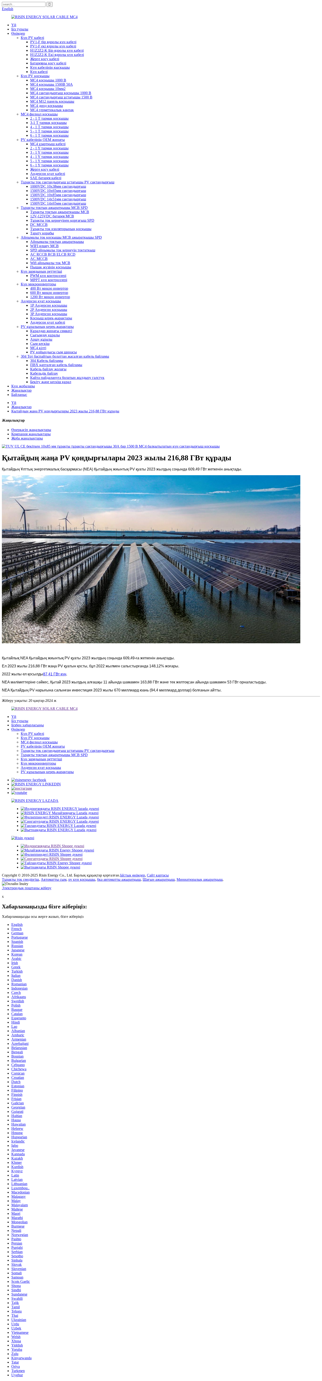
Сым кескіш (40, 344)
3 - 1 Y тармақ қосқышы (49, 152)
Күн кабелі (39, 72)
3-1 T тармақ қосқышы (48, 123)
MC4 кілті (38, 348)
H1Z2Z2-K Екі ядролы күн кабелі (57, 55)
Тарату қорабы (42, 233)
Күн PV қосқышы (35, 76)
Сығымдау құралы (45, 335)
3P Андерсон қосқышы (48, 314)
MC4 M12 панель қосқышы (52, 101)
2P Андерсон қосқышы (48, 310)
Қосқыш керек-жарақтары (51, 318)
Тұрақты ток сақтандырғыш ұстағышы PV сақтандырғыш (67, 182)
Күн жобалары (23, 386)
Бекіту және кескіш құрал (50, 382)
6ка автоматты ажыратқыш (119, 879)
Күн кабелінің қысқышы (50, 67)
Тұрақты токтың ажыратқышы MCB (59, 212)
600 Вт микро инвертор (49, 293)
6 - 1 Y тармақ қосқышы (49, 165)
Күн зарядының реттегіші (41, 271)
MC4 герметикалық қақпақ (52, 110)
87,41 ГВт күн (54, 674)
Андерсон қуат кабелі (47, 174)
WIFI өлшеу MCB (44, 246)
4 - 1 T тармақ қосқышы (49, 127)
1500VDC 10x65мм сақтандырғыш (58, 191)
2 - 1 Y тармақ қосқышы (49, 148)
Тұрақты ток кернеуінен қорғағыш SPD (62, 220)
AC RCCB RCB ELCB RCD (52, 254)
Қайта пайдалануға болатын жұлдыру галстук (67, 378)
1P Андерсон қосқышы (48, 305)
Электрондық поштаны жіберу (26, 888)
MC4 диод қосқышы (46, 106)
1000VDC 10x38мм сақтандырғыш (58, 186)
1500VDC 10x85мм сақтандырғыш (58, 195)
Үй (13, 25)
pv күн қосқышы (81, 879)
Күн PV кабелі (32, 38)
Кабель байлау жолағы (48, 369)
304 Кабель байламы (46, 361)
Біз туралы (19, 29)
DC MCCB (39, 225)
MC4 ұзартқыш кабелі (48, 144)
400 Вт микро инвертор (49, 288)
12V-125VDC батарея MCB (52, 216)
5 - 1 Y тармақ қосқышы (49, 161)
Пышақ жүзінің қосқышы (50, 267)
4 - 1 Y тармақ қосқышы (49, 157)
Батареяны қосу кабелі (48, 63)
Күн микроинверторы (38, 284)
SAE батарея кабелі (45, 178)
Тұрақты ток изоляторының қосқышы (60, 229)
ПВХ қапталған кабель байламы (56, 365)
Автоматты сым (53, 879)
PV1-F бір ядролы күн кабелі (53, 42)
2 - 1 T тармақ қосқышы (49, 118)
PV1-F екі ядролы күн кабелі (53, 46)
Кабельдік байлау (44, 373)
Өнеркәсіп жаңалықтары (31, 430)
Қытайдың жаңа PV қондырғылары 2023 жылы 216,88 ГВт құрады (65, 411)
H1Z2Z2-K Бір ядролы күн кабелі (57, 50)
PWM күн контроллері (48, 276)
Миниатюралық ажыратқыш (200, 879)
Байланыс (19, 395)
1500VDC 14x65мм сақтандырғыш (58, 203)
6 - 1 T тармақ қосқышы (49, 135)
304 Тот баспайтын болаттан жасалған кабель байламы (65, 356)
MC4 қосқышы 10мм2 (48, 89)
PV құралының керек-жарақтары (47, 327)
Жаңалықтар (21, 390)
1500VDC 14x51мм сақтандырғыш (58, 199)
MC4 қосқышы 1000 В (48, 80)
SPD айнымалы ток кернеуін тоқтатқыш (62, 250)
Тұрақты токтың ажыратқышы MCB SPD (54, 208)
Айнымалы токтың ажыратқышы (57, 242)
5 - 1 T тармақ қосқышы (49, 131)
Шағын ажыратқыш (159, 879)
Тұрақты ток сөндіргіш (20, 879)
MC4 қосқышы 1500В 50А (51, 84)
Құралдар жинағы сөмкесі (51, 331)
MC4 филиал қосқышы (39, 114)
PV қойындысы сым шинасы (53, 352)
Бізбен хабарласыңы (27, 725)
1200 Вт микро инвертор (50, 297)
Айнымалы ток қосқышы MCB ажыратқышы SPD (61, 237)
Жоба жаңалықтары (27, 438)
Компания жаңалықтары (31, 434)
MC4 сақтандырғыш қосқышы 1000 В (60, 93)
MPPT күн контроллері (48, 280)
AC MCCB (39, 259)
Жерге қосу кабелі (44, 59)
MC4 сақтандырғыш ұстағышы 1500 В (61, 97)
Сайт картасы (158, 875)
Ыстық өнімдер (132, 875)
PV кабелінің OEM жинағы (43, 140)
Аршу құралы (41, 339)
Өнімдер (18, 33)
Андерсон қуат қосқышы (41, 301)
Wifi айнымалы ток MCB (50, 263)
